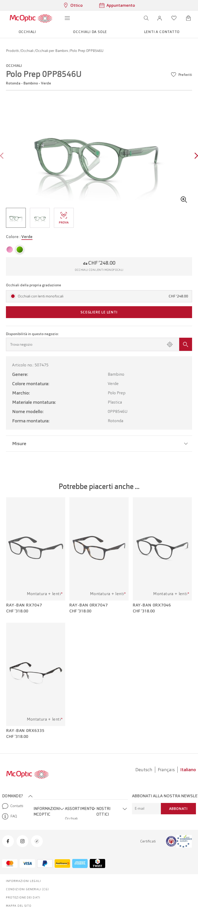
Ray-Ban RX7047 (24, 605)
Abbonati (178, 808)
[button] (159, 18)
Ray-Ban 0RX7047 (88, 605)
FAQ (13, 816)
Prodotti (13, 50)
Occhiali (27, 50)
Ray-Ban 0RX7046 (152, 605)
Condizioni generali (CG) (27, 889)
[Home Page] (31, 18)
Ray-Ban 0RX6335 (25, 731)
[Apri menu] (67, 18)
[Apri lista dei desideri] (174, 18)
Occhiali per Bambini (52, 50)
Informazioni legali (23, 881)
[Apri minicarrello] (188, 18)
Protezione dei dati (23, 897)
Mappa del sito (18, 906)
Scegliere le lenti (98, 312)
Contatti (16, 805)
